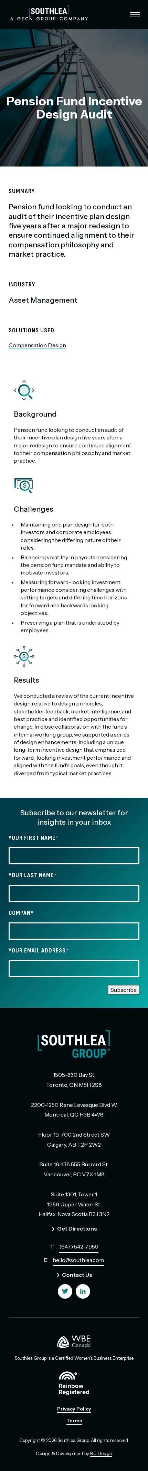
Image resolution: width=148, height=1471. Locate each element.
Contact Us (77, 1274)
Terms (74, 1420)
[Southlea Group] (49, 13)
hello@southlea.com (78, 1259)
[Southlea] (65, 1291)
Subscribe (123, 989)
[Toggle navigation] (130, 14)
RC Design (101, 1453)
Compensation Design (37, 345)
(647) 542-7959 (78, 1246)
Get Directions (77, 1228)
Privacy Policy (74, 1409)
